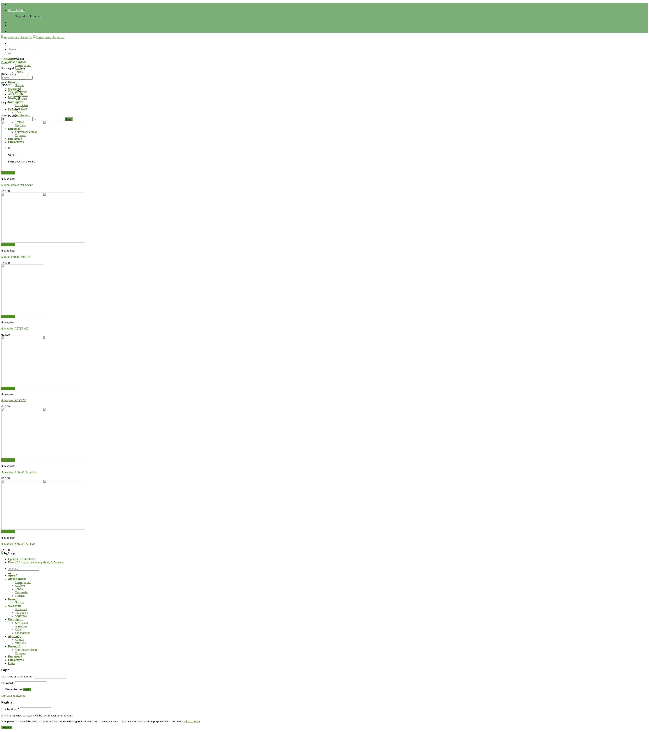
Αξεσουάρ (14, 636)
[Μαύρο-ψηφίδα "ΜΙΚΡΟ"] (43, 241)
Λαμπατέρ (21, 98)
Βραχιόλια (21, 108)
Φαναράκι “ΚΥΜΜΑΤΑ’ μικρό (18, 543)
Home (5, 58)
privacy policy (192, 721)
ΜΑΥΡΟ (13, 90)
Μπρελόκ (20, 643)
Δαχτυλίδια (21, 105)
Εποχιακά (14, 646)
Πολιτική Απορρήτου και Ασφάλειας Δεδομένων (36, 562)
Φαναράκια (21, 612)
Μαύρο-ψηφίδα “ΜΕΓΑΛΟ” (17, 184)
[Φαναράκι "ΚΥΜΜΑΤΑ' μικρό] (43, 528)
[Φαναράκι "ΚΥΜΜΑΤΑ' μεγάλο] (43, 456)
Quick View (8, 172)
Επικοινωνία (16, 659)
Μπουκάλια (21, 592)
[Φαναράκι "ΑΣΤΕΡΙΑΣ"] (22, 313)
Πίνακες (13, 82)
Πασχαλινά (15, 656)
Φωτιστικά (14, 88)
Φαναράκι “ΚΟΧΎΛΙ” (13, 400)
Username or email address (17, 676)
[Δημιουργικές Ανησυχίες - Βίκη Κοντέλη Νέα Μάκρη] (33, 37)
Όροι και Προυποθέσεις (22, 559)
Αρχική (12, 575)
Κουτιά (19, 71)
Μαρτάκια (20, 653)
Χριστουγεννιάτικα (26, 649)
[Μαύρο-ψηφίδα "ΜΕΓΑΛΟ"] (43, 169)
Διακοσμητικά (17, 62)
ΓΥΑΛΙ (12, 109)
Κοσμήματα (15, 102)
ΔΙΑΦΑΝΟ (14, 93)
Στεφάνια (20, 595)
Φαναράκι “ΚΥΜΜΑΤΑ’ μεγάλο (19, 472)
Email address (10, 709)
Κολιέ (18, 111)
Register (7, 727)
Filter (68, 119)
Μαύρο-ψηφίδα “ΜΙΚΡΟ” (16, 256)
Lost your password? (13, 695)
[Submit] (9, 53)
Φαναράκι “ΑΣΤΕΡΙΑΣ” (15, 328)
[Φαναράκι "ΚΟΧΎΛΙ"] (43, 385)
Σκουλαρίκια (22, 115)
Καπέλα (19, 639)
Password (8, 682)
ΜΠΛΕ (12, 97)
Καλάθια (20, 585)
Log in (27, 689)
